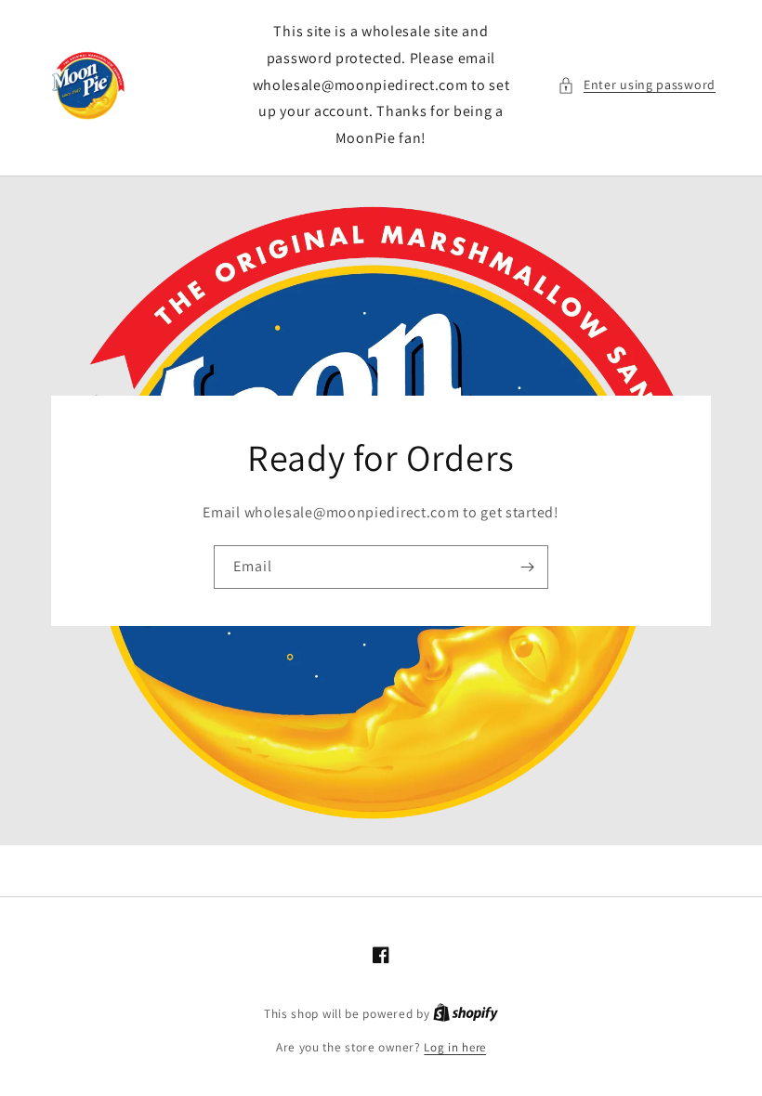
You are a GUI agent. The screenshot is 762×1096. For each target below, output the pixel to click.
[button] (637, 85)
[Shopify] (465, 1014)
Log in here (455, 1047)
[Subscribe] (526, 567)
